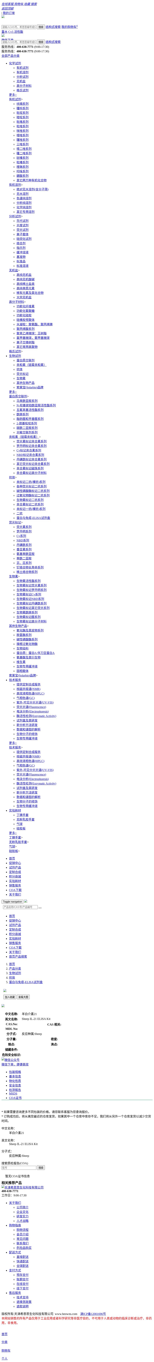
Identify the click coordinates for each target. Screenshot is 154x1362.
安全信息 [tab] (15, 1085)
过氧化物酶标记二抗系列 (33, 495)
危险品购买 (24, 1247)
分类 (5, 1342)
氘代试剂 (23, 220)
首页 (12, 858)
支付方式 (15, 1270)
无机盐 (21, 81)
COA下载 (15, 890)
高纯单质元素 (26, 288)
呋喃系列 (23, 103)
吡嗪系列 (23, 162)
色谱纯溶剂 (24, 198)
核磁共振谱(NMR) (28, 689)
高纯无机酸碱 (26, 279)
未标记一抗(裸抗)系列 (31, 509)
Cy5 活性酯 (15, 31)
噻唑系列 (23, 139)
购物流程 (23, 1229)
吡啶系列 (23, 112)
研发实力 (23, 1216)
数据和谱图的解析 (29, 729)
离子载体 (23, 234)
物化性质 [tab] (15, 1081)
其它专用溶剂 (26, 211)
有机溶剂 (23, 72)
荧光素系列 (24, 527)
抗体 (20, 369)
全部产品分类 (11, 55)
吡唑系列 (23, 126)
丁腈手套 (23, 815)
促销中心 (15, 863)
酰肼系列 (23, 414)
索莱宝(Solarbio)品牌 (30, 387)
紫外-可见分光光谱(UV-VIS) (35, 702)
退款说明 (23, 1306)
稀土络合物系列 (27, 572)
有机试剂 (23, 67)
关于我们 (15, 894)
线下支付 (23, 1288)
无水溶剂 (23, 193)
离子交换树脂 (26, 342)
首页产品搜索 (18, 956)
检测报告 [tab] (15, 1090)
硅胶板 (21, 828)
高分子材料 (24, 85)
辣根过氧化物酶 (27, 644)
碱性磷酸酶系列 (27, 639)
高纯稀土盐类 (26, 283)
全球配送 (23, 1265)
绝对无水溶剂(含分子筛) (32, 189)
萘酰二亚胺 (24, 558)
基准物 (21, 256)
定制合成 (15, 872)
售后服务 (15, 1292)
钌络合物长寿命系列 (30, 567)
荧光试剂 (23, 229)
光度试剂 (23, 225)
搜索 (40, 27)
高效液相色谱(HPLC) (30, 693)
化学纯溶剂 (24, 207)
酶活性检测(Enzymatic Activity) (36, 716)
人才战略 (23, 1220)
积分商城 (15, 876)
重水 (5, 31)
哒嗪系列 (23, 157)
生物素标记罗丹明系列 (32, 590)
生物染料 (23, 648)
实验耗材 (15, 810)
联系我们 (23, 1243)
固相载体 (23, 671)
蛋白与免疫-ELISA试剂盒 (33, 518)
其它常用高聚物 (27, 346)
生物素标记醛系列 (29, 617)
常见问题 (23, 1238)
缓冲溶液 (23, 252)
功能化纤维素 (26, 306)
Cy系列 (21, 536)
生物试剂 (15, 355)
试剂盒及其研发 (27, 720)
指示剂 (21, 247)
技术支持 (23, 1297)
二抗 (20, 513)
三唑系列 (23, 144)
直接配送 (23, 1256)
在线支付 (23, 1283)
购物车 (6, 1350)
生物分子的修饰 (27, 734)
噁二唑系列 (24, 148)
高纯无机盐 (24, 274)
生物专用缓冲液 (27, 666)
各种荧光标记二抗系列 (32, 486)
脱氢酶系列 (24, 635)
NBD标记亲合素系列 (30, 455)
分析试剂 (23, 76)
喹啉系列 (23, 166)
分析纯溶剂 (24, 202)
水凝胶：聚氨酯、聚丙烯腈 (35, 324)
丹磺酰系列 (24, 545)
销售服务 (15, 885)
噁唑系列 (23, 135)
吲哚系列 (23, 171)
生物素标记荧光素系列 (32, 585)
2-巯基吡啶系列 (27, 423)
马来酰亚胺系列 (27, 400)
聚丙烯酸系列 (26, 328)
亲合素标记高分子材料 (32, 473)
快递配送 (23, 1261)
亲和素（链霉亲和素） (32, 364)
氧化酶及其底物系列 (30, 630)
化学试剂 (15, 63)
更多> (13, 94)
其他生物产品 (26, 382)
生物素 (21, 378)
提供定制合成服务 (29, 684)
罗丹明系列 (24, 531)
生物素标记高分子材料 (32, 621)
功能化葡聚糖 (26, 310)
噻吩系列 (23, 108)
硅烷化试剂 (24, 238)
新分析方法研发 (27, 725)
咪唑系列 (23, 130)
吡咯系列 (23, 121)
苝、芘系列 (24, 563)
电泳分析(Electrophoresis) (33, 711)
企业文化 (23, 1211)
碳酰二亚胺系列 (27, 427)
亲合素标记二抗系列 (30, 504)
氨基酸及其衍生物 (29, 657)
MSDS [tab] (13, 1093)
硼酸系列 (23, 175)
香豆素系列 (24, 549)
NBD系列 (23, 540)
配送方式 (15, 1252)
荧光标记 (23, 373)
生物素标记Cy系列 (29, 594)
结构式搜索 (53, 27)
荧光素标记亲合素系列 (32, 441)
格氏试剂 (23, 90)
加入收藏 (10, 997)
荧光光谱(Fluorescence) (31, 707)
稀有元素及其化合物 (30, 292)
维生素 (21, 662)
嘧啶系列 (23, 117)
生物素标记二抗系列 (30, 500)
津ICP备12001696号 (93, 1313)
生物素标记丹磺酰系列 (32, 603)
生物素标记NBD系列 (30, 599)
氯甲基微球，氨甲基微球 (33, 337)
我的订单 (9, 13)
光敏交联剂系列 (27, 432)
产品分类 (15, 968)
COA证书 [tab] (15, 1097)
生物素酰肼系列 (27, 612)
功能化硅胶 (24, 315)
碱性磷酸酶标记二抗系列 (33, 491)
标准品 (21, 261)
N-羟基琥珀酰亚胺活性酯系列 (36, 405)
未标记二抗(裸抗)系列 (31, 482)
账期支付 (23, 1279)
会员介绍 (23, 1234)
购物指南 (15, 1225)
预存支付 (23, 1274)
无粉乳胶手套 (26, 819)
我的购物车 (69, 27)
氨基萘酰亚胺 (26, 554)
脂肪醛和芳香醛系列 (30, 418)
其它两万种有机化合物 (32, 180)
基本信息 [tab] (15, 1076)
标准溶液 (23, 265)
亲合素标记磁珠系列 (30, 468)
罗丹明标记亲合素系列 (32, 445)
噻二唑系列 (24, 153)
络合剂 (21, 243)
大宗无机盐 (24, 297)
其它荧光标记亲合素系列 (33, 464)
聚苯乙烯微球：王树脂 (32, 333)
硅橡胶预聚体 (26, 319)
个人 (5, 1358)
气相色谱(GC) (26, 698)
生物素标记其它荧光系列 (33, 608)
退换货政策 (24, 1301)
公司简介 (23, 1207)
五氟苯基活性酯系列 (30, 409)
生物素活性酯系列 (29, 581)
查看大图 (23, 997)
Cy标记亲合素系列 (29, 450)
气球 (20, 824)
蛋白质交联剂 (26, 360)
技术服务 (15, 680)
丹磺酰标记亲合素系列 (32, 459)
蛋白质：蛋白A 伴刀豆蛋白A (36, 653)
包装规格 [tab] (15, 1072)
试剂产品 (15, 867)
